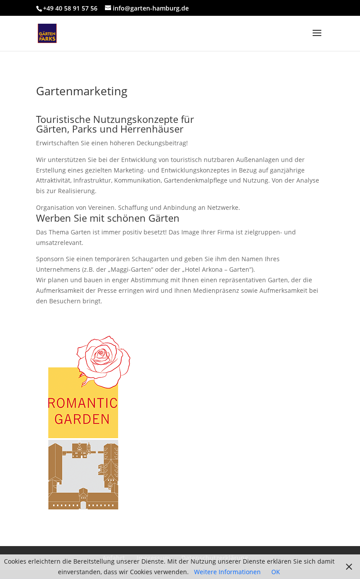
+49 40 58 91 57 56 (70, 8)
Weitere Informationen (227, 572)
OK (275, 572)
